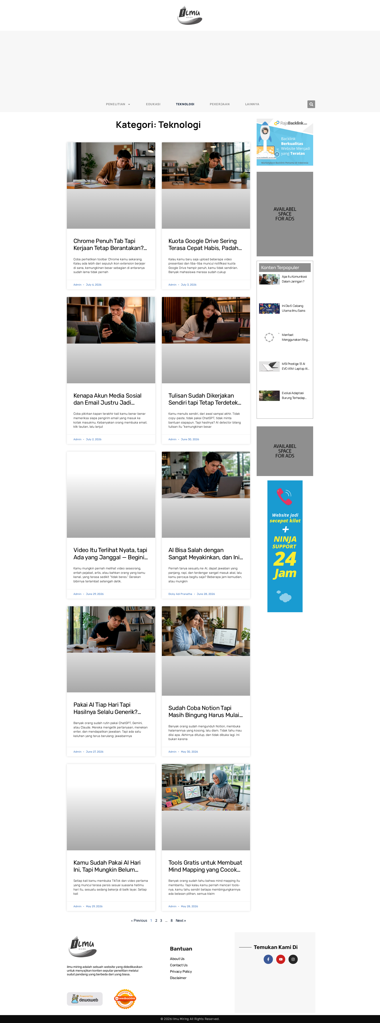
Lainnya (252, 104)
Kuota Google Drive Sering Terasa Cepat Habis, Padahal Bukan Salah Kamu (205, 248)
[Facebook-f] (268, 959)
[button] (311, 104)
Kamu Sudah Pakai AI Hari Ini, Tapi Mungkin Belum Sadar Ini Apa (107, 869)
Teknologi (185, 104)
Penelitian (115, 104)
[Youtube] (280, 959)
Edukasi (153, 104)
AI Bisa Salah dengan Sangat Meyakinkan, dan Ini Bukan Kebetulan (203, 557)
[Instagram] (293, 959)
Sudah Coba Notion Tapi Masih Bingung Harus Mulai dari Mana (203, 715)
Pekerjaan (220, 104)
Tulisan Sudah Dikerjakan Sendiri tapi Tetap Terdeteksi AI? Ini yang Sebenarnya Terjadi (205, 406)
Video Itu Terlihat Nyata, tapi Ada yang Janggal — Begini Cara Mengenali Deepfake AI (110, 557)
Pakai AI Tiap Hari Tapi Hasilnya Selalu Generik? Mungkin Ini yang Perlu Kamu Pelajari (105, 715)
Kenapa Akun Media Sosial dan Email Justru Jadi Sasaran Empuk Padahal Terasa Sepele (107, 406)
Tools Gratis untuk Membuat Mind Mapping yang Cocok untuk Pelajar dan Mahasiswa (205, 873)
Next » (181, 920)
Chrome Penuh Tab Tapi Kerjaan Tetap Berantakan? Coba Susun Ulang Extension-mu (108, 251)
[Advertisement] (190, 63)
